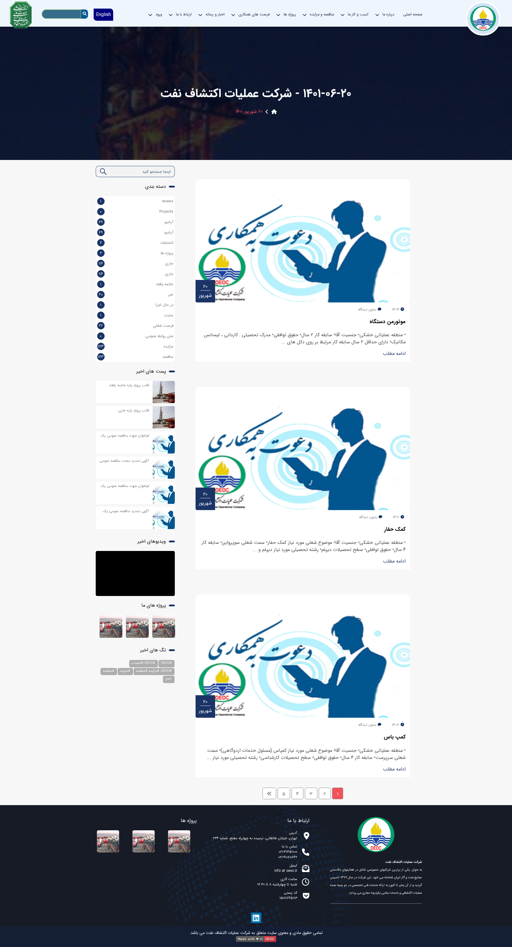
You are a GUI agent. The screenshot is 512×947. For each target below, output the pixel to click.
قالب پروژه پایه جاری (133, 410)
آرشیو (168, 222)
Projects (166, 212)
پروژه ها (167, 253)
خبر (170, 295)
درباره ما (388, 14)
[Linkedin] (256, 918)
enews (167, 201)
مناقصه (168, 357)
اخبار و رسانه (215, 14)
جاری (169, 264)
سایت (168, 315)
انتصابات (166, 243)
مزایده (168, 347)
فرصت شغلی (163, 326)
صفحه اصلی (413, 14)
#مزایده (125, 671)
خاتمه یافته (164, 284)
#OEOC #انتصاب (143, 663)
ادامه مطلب (394, 353)
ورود (159, 14)
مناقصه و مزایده (322, 14)
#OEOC (166, 663)
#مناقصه (108, 671)
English (103, 14)
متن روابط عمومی (159, 336)
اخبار (168, 678)
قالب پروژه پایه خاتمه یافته (129, 385)
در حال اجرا (164, 305)
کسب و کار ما (358, 14)
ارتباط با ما (184, 14)
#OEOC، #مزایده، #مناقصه (154, 671)
